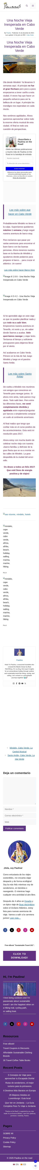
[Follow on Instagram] (25, 930)
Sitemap (7, 1146)
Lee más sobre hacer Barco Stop (19, 270)
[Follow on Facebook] (5, 930)
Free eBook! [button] (8, 1044)
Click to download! (19, 956)
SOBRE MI (8, 1133)
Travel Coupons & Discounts (16, 1048)
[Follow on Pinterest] (19, 930)
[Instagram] (14, 684)
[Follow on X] (12, 930)
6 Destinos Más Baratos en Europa (19, 1090)
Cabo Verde (30, 35)
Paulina (8, 33)
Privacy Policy (9, 1138)
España (28, 901)
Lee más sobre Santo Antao (20, 375)
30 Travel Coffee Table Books (16, 1060)
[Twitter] (25, 684)
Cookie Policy (9, 1142)
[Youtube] (22, 684)
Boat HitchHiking (26, 904)
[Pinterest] (19, 684)
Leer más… (15, 918)
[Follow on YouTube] (32, 930)
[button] (27, 6)
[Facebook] (16, 684)
